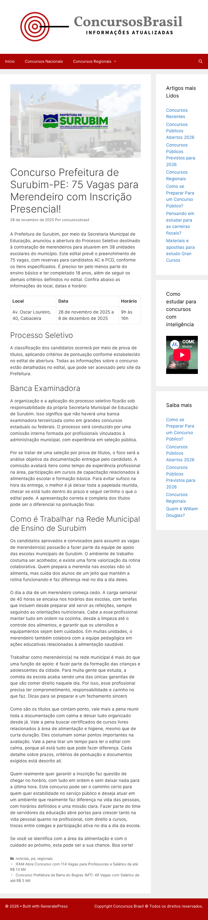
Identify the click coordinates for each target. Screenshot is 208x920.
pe (33, 858)
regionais (45, 858)
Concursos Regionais (92, 61)
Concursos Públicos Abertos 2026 (180, 131)
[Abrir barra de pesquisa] (200, 61)
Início (10, 61)
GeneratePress (54, 906)
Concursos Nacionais (44, 61)
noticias (22, 858)
